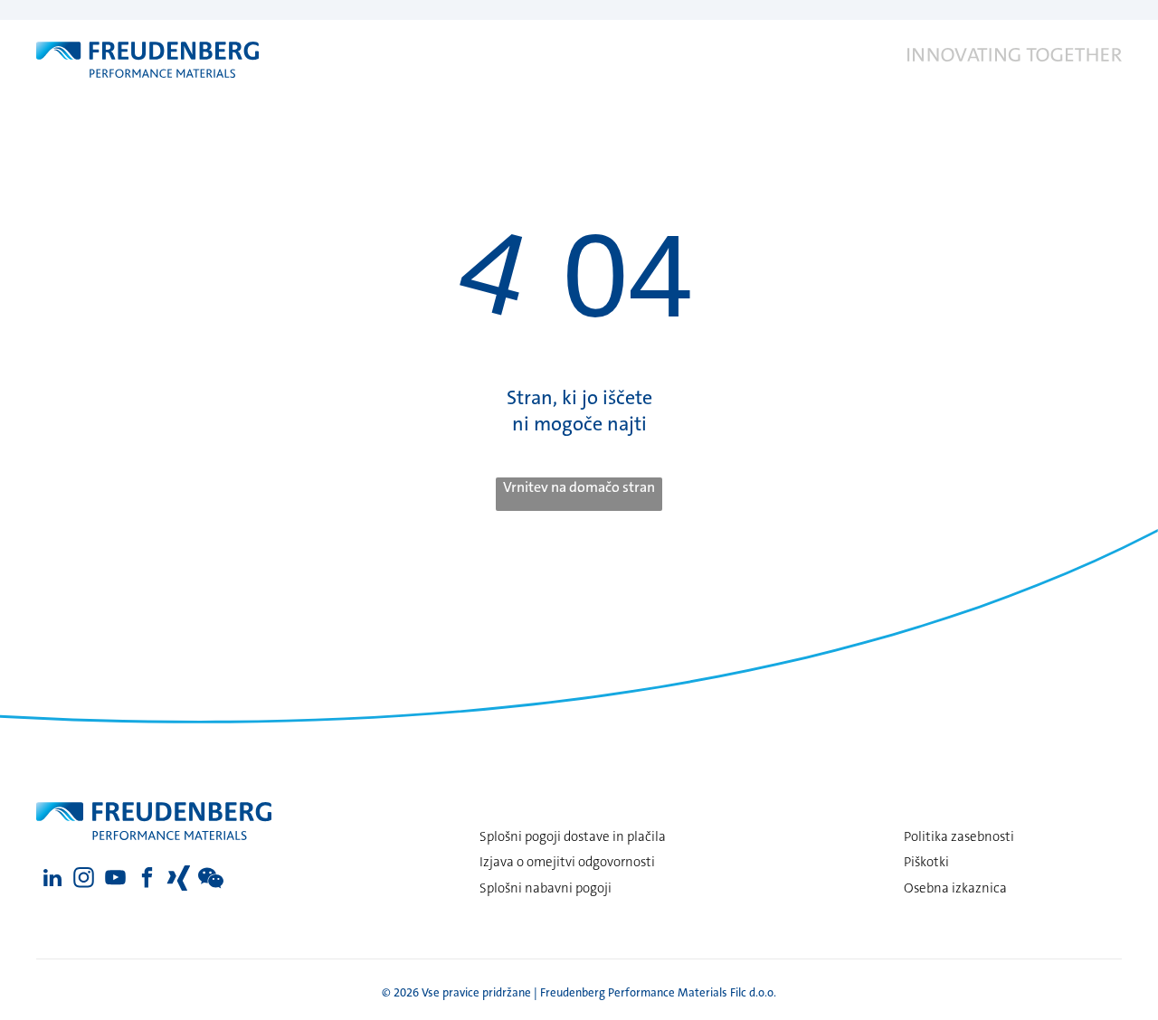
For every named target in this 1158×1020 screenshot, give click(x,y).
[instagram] (84, 880)
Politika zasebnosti (959, 836)
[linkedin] (52, 880)
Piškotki (926, 862)
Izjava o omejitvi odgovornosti (567, 862)
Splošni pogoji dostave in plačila (572, 836)
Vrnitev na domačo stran (579, 486)
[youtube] (115, 880)
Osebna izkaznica (955, 888)
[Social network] (179, 880)
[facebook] (147, 880)
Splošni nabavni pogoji (545, 888)
